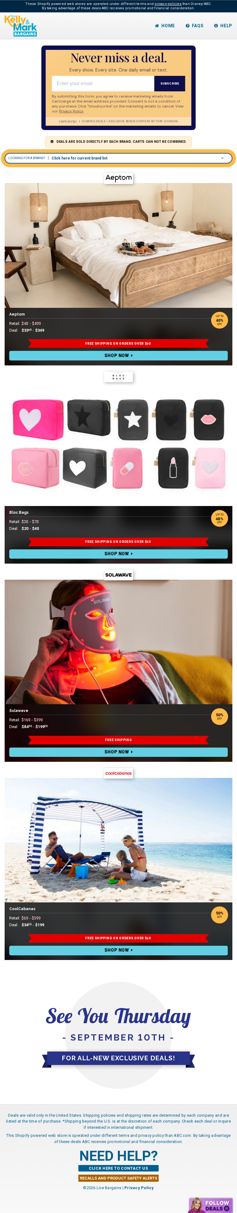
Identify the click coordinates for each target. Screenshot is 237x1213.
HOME (168, 25)
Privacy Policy (139, 1187)
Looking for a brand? (26, 158)
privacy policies (168, 4)
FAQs (198, 25)
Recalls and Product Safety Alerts (118, 1178)
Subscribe (169, 83)
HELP (226, 25)
